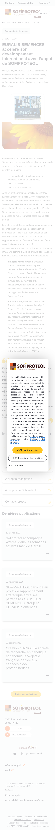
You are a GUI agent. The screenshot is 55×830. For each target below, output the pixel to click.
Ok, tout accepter (28, 450)
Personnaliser (16, 465)
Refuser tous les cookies (28, 458)
